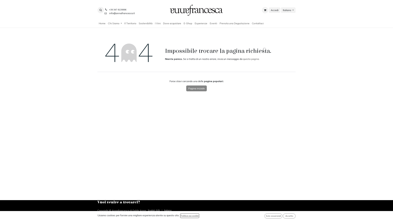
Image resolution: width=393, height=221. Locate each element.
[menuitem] (102, 23)
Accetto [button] (289, 216)
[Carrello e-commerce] (265, 10)
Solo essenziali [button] (273, 216)
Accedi (274, 10)
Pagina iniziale (196, 88)
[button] (100, 10)
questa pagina (251, 58)
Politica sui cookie (190, 215)
